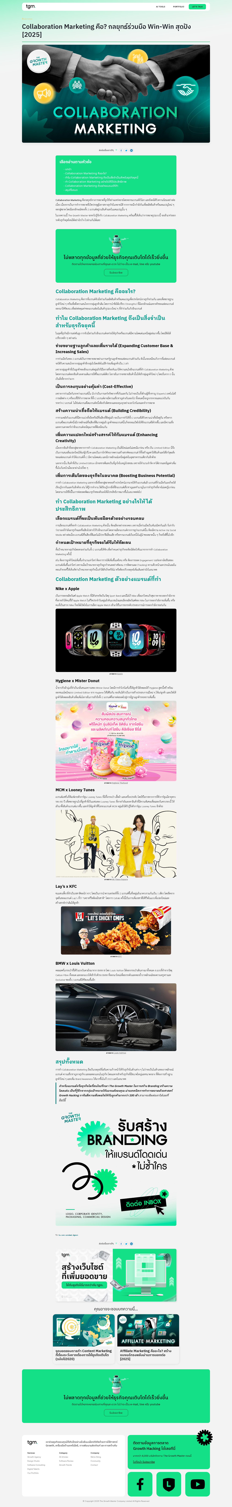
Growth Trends (65, 1465)
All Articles (63, 1457)
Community (95, 1461)
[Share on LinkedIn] (131, 150)
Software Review (66, 1461)
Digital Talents (33, 1469)
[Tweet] (126, 151)
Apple (120, 673)
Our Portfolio (33, 1473)
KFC (120, 956)
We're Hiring (96, 1457)
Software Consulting (36, 1465)
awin (63, 1235)
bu (60, 1235)
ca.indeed (69, 1235)
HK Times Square (120, 879)
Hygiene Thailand (120, 783)
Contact (94, 1465)
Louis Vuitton (120, 1053)
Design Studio (33, 1461)
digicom (75, 1235)
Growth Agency (34, 1457)
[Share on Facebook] (121, 151)
